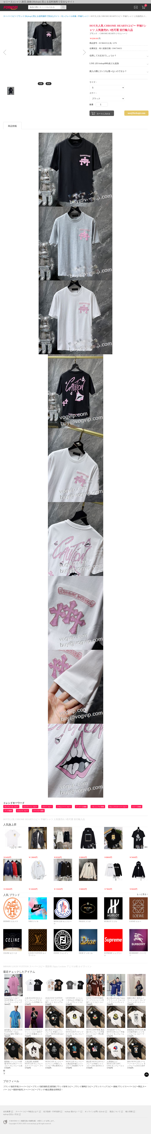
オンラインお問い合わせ (95, 1112)
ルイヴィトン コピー (30, 806)
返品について (115, 1112)
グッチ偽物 (8, 810)
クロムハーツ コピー (64, 806)
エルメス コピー (22, 810)
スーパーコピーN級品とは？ (26, 1112)
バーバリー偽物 (38, 810)
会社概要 (6, 1112)
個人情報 (129, 1112)
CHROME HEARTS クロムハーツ (113, 33)
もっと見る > (142, 894)
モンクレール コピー (11, 806)
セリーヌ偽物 (136, 806)
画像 (40, 83)
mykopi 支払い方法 (10, 1114)
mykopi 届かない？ (72, 1112)
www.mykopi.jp (32, 1123)
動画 (48, 83)
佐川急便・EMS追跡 (51, 1112)
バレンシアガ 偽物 (98, 806)
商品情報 (12, 126)
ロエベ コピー (47, 806)
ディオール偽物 (81, 806)
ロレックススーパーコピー (118, 806)
